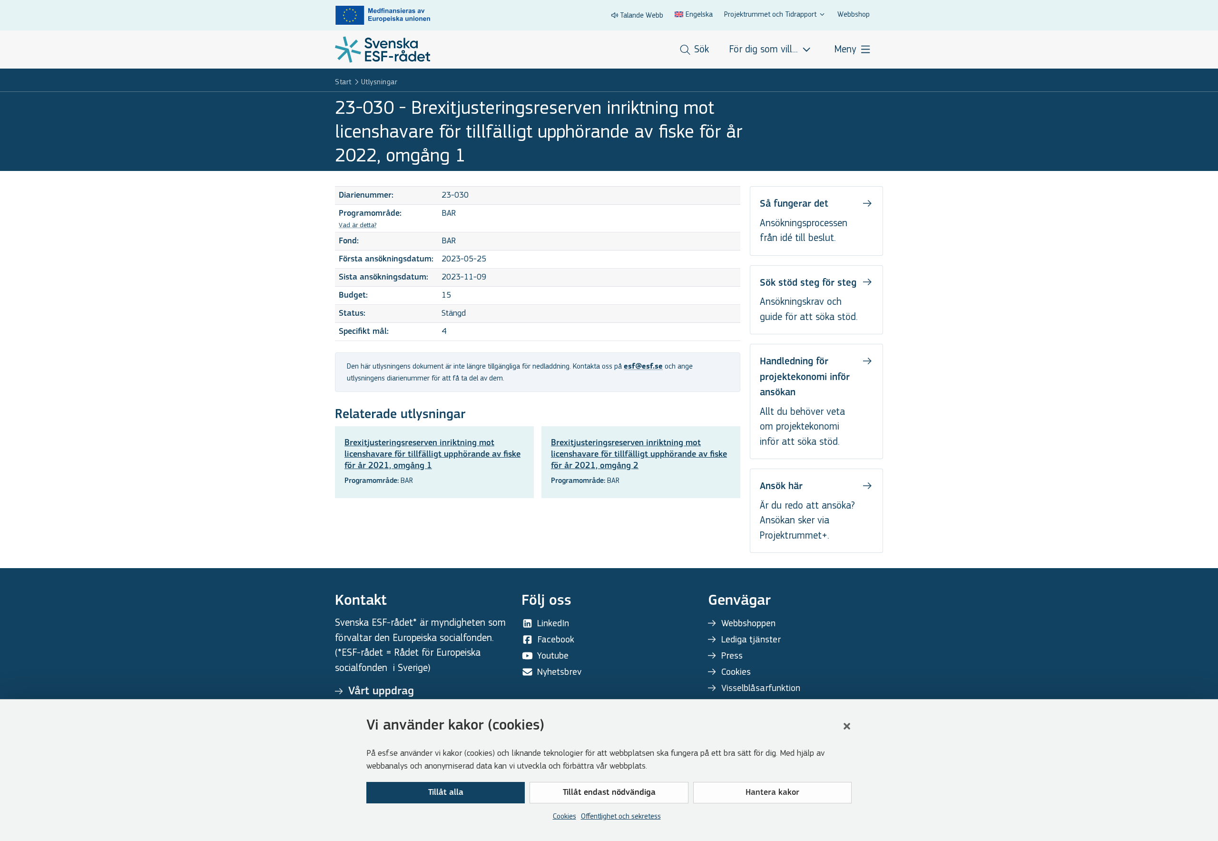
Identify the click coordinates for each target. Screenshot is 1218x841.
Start (343, 81)
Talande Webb (641, 15)
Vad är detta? (357, 225)
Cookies (564, 816)
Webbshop (853, 14)
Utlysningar (379, 81)
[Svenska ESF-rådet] (382, 49)
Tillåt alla (445, 793)
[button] (847, 726)
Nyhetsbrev (559, 671)
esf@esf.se (643, 366)
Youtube (553, 655)
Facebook (555, 639)
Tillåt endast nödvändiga (609, 793)
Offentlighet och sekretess (621, 816)
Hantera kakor (772, 793)
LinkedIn (553, 623)
